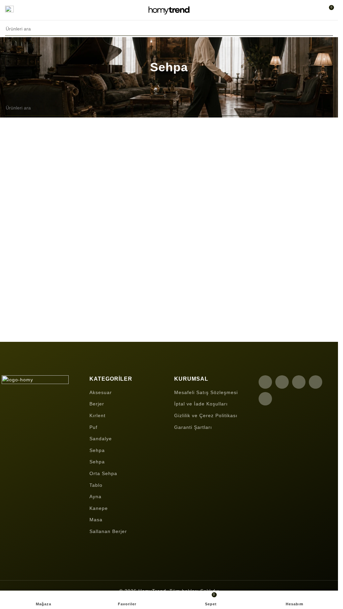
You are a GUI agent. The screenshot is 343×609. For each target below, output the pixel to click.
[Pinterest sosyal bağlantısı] (265, 398)
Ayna (95, 496)
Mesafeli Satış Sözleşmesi (206, 392)
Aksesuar (100, 392)
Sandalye (100, 438)
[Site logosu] (169, 9)
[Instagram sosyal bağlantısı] (298, 382)
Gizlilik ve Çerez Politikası (205, 415)
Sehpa (97, 450)
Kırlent (97, 415)
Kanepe (98, 508)
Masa (95, 519)
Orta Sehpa (103, 473)
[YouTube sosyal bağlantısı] (315, 382)
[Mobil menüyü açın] (9, 10)
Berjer (96, 403)
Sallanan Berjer (108, 531)
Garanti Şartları (193, 427)
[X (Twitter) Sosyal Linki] (282, 382)
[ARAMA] (326, 29)
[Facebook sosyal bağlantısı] (265, 382)
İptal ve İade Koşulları (201, 403)
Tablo (95, 485)
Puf (93, 427)
